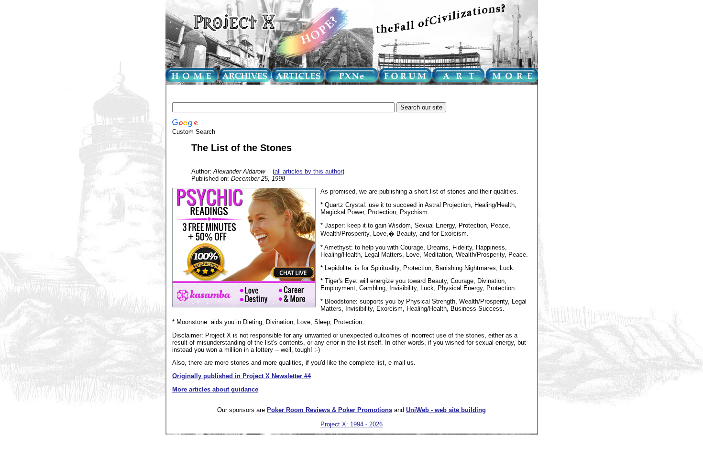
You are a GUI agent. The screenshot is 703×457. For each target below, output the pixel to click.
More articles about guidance (215, 389)
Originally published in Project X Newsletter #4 (241, 376)
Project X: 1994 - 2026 (351, 424)
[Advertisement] (346, 94)
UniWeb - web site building (446, 409)
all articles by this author (308, 171)
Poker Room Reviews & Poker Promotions (329, 409)
